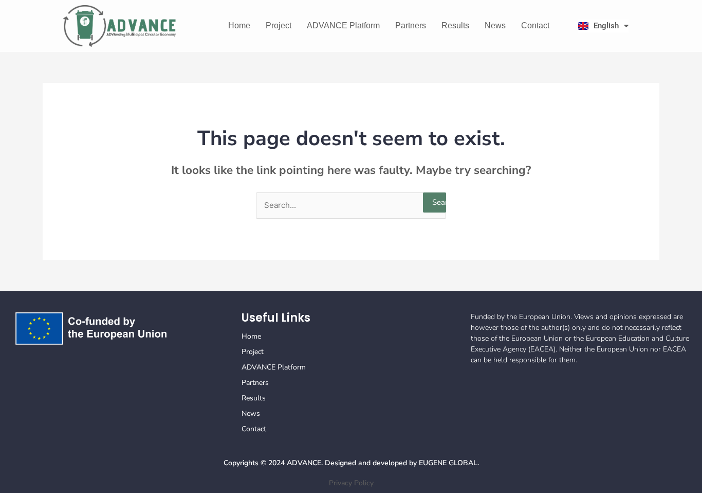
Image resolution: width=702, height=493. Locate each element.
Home (239, 25)
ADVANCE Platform (343, 25)
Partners (410, 25)
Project (278, 25)
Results (455, 25)
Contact (535, 25)
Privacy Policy (351, 483)
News (495, 25)
